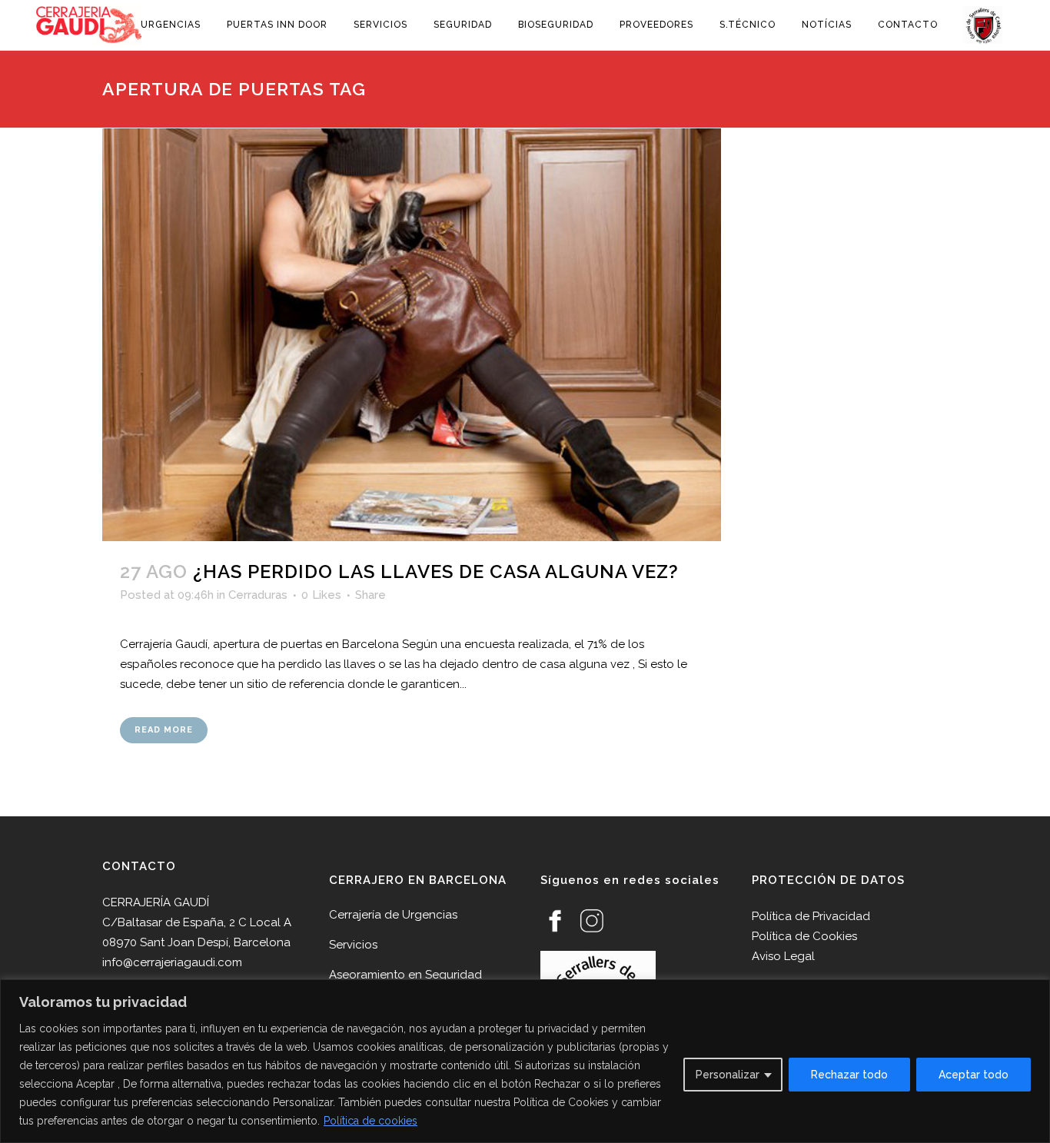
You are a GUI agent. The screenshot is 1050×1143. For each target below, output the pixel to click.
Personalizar (727, 1074)
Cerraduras (257, 595)
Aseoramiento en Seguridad (405, 975)
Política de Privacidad (811, 916)
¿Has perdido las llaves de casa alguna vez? (436, 571)
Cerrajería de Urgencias (393, 915)
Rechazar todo (849, 1074)
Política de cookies (370, 1121)
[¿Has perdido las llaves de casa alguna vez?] (411, 334)
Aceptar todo (973, 1074)
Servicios (353, 945)
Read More (164, 730)
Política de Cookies (804, 936)
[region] (525, 1061)
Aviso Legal (783, 956)
